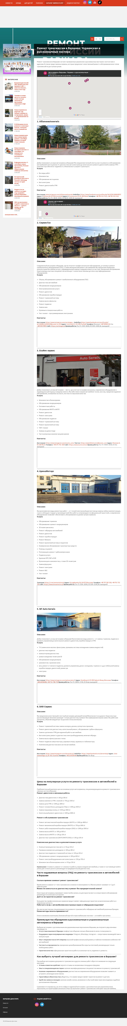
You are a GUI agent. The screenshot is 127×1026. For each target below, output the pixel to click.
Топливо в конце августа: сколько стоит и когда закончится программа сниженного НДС (20, 100)
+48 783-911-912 (101, 196)
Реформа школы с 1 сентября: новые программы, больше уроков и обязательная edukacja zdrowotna (21, 166)
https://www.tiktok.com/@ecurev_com (94, 443)
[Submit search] (122, 39)
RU (92, 39)
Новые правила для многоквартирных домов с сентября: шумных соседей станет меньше (21, 138)
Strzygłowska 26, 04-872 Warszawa (81, 582)
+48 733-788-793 (52, 682)
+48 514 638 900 (71, 755)
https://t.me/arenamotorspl (54, 582)
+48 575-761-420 (58, 445)
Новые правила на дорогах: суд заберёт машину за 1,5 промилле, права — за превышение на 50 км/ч (21, 114)
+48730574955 (42, 326)
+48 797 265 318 (106, 582)
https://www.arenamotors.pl (53, 584)
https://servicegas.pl (58, 326)
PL (100, 39)
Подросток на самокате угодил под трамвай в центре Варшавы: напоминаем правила (21, 193)
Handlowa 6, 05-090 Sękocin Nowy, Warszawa (96, 680)
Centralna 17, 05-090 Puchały (76, 324)
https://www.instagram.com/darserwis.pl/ (60, 754)
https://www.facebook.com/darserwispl (94, 754)
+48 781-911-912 (113, 196)
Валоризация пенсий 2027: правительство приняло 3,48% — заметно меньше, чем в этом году (21, 86)
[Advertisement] (63, 14)
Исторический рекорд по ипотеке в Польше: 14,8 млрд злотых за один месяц (21, 180)
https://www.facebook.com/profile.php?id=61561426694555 (100, 194)
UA (96, 39)
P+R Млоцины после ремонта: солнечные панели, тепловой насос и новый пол (21, 126)
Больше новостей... (11, 214)
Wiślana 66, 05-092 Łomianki (52, 196)
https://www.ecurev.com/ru (78, 445)
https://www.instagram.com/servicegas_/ (60, 322)
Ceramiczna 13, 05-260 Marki (78, 196)
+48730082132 (105, 324)
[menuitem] (9, 3)
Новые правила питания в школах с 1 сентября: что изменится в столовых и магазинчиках (21, 152)
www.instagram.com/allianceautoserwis (59, 194)
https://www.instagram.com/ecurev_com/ (60, 443)
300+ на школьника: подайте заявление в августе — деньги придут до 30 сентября (21, 205)
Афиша (5, 1012)
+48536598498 (42, 682)
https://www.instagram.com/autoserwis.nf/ (60, 680)
